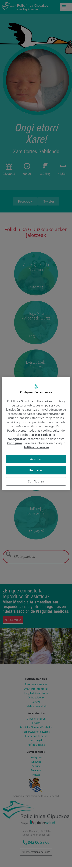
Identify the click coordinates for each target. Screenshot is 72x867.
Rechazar (36, 470)
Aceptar (36, 459)
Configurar (36, 481)
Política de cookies (36, 447)
